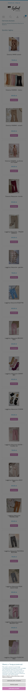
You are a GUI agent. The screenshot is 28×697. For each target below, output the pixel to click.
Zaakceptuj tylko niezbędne (14, 680)
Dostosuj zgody (14, 684)
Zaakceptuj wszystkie (14, 688)
